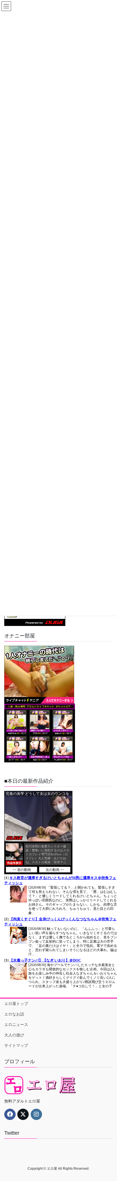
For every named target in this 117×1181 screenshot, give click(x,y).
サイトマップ (16, 1045)
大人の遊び (14, 1035)
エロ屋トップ (16, 1003)
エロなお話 (14, 1014)
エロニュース (16, 1024)
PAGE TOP (108, 1140)
